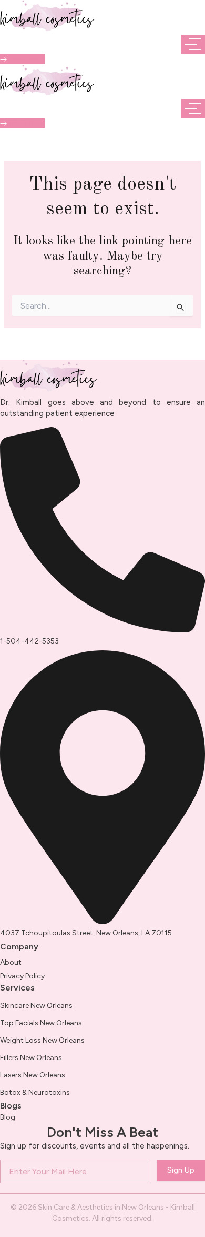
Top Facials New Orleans (41, 1022)
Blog (7, 1117)
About (11, 962)
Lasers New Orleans (32, 1075)
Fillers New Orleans (31, 1057)
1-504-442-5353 (29, 641)
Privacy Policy (22, 976)
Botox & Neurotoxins (35, 1092)
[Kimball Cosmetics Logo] (47, 16)
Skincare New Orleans (36, 1005)
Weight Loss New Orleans (42, 1040)
